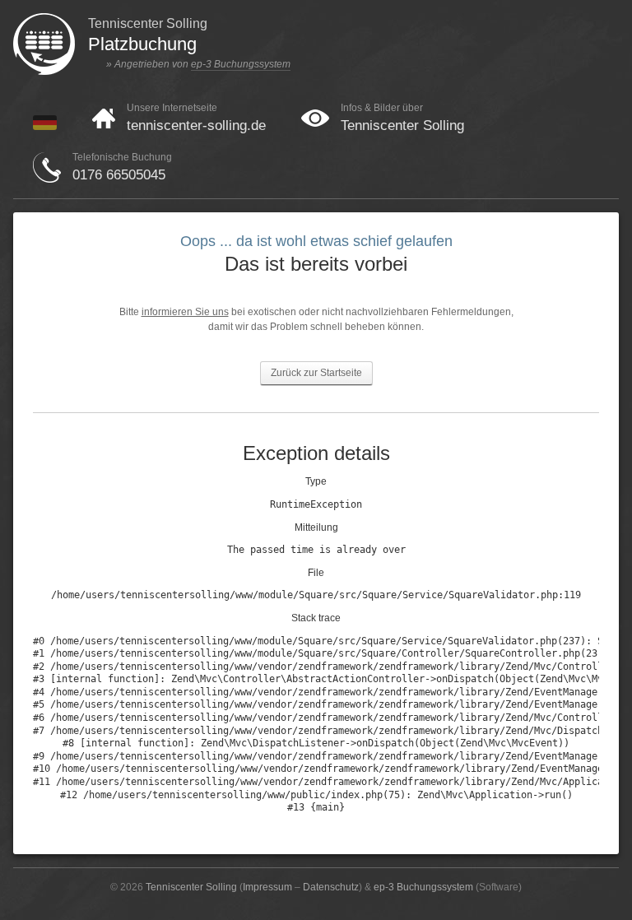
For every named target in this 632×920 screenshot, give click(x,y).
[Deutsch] (45, 126)
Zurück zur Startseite (316, 373)
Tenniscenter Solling (402, 125)
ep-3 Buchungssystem (240, 64)
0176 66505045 (118, 175)
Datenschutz (331, 887)
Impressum (267, 887)
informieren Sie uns (185, 312)
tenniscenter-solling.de (196, 125)
